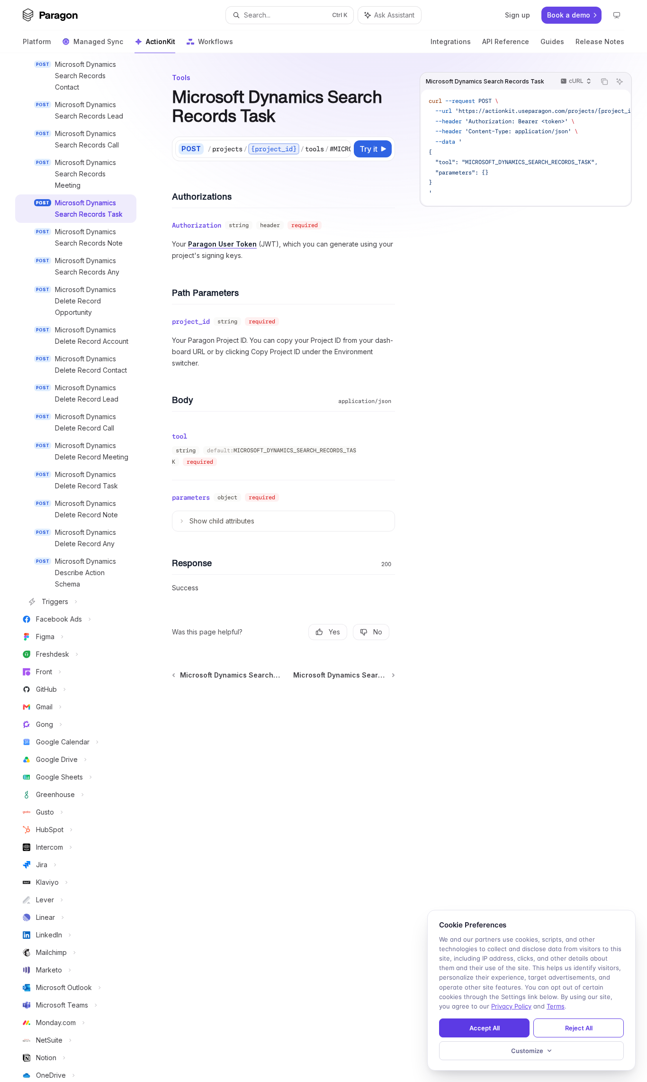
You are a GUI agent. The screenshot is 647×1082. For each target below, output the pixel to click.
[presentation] (83, 567)
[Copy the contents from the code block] (604, 81)
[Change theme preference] (616, 15)
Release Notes (599, 41)
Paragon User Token (222, 244)
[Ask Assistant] (619, 81)
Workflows (215, 41)
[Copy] (342, 149)
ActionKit (160, 41)
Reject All (579, 1028)
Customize (527, 1050)
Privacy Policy (511, 1006)
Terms (556, 1006)
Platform (37, 41)
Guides (552, 41)
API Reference (505, 41)
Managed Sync (98, 41)
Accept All (484, 1028)
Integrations (451, 41)
